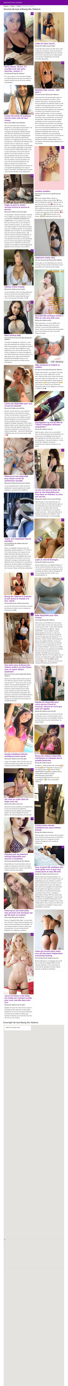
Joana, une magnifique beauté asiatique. (18, 540)
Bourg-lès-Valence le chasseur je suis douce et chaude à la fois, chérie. (18, 598)
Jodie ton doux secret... (45, 43)
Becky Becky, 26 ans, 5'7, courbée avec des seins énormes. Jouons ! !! (16, 69)
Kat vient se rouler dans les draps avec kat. (16, 800)
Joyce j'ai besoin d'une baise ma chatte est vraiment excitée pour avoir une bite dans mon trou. (18, 999)
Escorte (6, 6)
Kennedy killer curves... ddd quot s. (47, 91)
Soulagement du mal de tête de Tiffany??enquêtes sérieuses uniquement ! (49, 424)
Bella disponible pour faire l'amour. (46, 616)
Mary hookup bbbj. (13, 335)
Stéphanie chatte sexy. (45, 258)
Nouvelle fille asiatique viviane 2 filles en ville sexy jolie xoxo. (49, 317)
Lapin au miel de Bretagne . (47, 560)
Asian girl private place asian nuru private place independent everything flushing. (49, 953)
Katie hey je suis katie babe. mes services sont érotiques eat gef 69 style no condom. (19, 912)
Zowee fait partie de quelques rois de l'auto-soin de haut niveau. (18, 118)
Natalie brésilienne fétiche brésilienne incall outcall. (16, 755)
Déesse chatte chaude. (15, 287)
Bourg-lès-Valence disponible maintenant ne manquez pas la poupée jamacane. (48, 758)
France (12, 6)
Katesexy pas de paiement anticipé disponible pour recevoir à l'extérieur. (16, 856)
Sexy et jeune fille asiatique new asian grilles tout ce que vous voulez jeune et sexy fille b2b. (49, 869)
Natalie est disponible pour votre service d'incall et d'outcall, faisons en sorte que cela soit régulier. (48, 705)
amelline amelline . (43, 191)
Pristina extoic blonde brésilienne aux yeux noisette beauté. (48, 827)
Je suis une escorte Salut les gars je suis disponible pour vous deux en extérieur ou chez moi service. (49, 493)
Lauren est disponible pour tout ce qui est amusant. (18, 404)
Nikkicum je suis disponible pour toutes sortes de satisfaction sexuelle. (16, 478)
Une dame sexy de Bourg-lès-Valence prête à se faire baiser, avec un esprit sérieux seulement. (18, 668)
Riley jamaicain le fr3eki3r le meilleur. (47, 366)
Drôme (19, 6)
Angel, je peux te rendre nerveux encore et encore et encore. (17, 207)
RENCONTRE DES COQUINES (13, 2)
